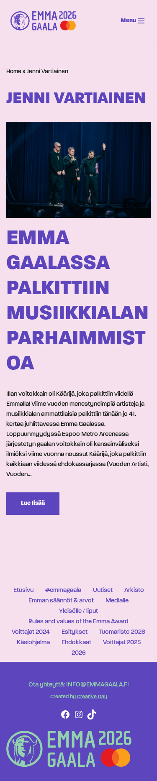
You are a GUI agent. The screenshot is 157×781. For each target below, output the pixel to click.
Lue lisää (25, 507)
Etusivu (23, 590)
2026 (79, 653)
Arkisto (134, 590)
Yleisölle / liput (78, 611)
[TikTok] (92, 718)
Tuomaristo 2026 (122, 632)
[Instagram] (79, 718)
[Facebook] (65, 718)
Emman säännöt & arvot (61, 601)
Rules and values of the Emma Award (78, 622)
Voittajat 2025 (122, 643)
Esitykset (75, 632)
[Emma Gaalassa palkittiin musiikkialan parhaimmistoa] (78, 170)
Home (13, 72)
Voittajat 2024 (31, 632)
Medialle (117, 601)
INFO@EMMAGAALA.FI (97, 685)
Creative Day (92, 696)
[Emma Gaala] (45, 21)
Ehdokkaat (76, 643)
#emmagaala (63, 590)
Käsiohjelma (33, 643)
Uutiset (103, 590)
